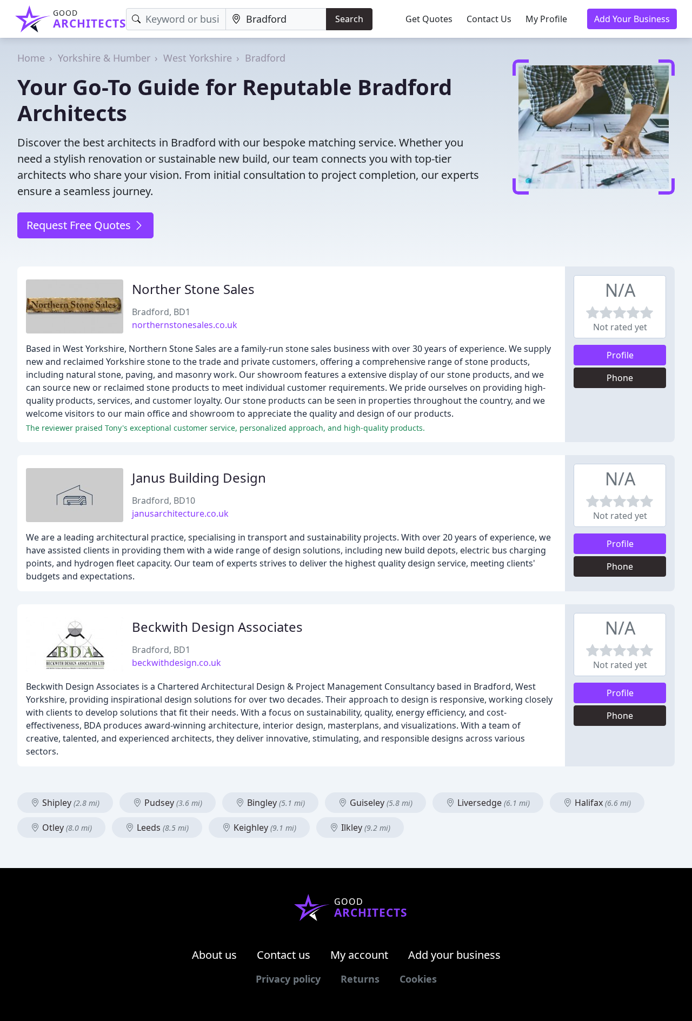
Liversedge (492, 803)
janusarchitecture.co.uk (180, 513)
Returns (360, 978)
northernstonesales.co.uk (184, 325)
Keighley (263, 827)
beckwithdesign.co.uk (176, 663)
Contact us (283, 954)
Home (31, 57)
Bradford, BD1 (161, 312)
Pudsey (172, 803)
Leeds (162, 827)
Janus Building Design (199, 477)
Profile (620, 355)
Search (349, 19)
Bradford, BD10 (163, 500)
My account (359, 954)
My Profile (546, 19)
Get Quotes (429, 19)
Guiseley (380, 803)
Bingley (275, 803)
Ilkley (364, 827)
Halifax (602, 803)
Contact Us (489, 19)
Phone (620, 378)
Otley (66, 827)
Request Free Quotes (80, 225)
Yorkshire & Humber (104, 57)
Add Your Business (632, 19)
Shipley (69, 803)
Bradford (265, 57)
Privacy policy (288, 978)
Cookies (418, 978)
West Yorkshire (197, 57)
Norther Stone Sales (193, 289)
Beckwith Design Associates (217, 627)
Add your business (454, 954)
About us (214, 954)
